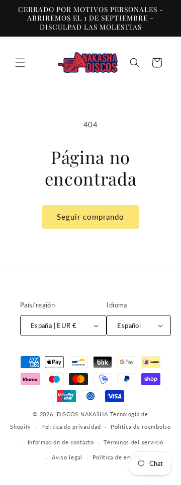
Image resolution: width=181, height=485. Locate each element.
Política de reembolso (141, 426)
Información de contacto (61, 442)
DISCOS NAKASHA (82, 414)
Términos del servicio (133, 442)
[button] (20, 63)
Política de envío (116, 457)
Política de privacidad (71, 426)
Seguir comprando (90, 216)
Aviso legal (67, 457)
